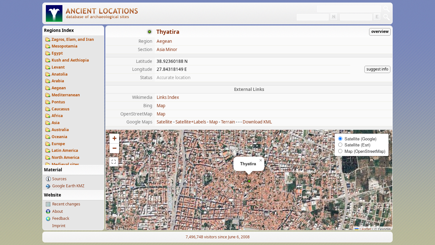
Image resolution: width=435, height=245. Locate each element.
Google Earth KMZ (68, 186)
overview (380, 31)
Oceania (59, 136)
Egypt (57, 53)
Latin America (65, 150)
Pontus (58, 102)
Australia (60, 129)
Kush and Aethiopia (70, 60)
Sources (59, 179)
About (57, 211)
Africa (57, 115)
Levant (58, 67)
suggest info (377, 69)
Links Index (168, 97)
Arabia (58, 81)
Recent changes (66, 204)
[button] (249, 181)
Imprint (58, 225)
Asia (56, 122)
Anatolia (60, 74)
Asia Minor (167, 49)
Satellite (164, 122)
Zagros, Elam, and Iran (73, 39)
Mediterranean (66, 95)
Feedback (60, 218)
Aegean (59, 88)
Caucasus (60, 109)
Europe (58, 143)
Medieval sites (65, 164)
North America (65, 157)
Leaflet (365, 229)
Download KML (257, 122)
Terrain (228, 122)
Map (161, 105)
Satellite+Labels (190, 122)
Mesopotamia (64, 46)
